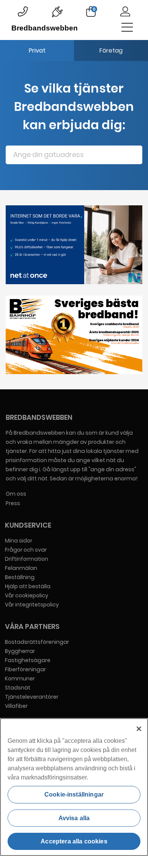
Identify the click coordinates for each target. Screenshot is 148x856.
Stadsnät (17, 687)
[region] (74, 787)
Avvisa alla (74, 818)
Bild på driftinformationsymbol (57, 11)
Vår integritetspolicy (32, 604)
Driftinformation (26, 559)
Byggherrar (20, 651)
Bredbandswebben (39, 28)
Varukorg (94, 9)
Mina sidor (18, 540)
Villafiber (16, 706)
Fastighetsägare (27, 660)
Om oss (16, 494)
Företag (111, 50)
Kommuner (20, 678)
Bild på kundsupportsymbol (22, 11)
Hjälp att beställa (27, 586)
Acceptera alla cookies (74, 841)
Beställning (20, 577)
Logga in (125, 11)
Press (13, 503)
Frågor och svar (26, 550)
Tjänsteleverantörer (31, 697)
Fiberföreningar (25, 669)
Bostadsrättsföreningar (37, 642)
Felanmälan (21, 568)
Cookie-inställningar (74, 794)
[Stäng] (139, 728)
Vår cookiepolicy (26, 595)
